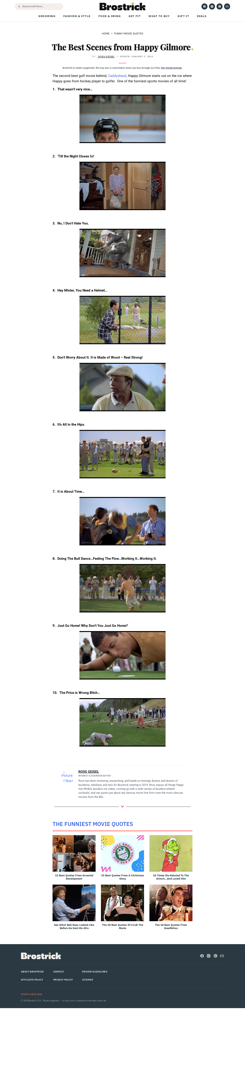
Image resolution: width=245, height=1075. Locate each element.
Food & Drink (109, 16)
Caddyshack (117, 76)
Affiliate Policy (32, 979)
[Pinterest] (219, 6)
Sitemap (87, 979)
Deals (201, 16)
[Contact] (227, 6)
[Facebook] (204, 6)
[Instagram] (212, 6)
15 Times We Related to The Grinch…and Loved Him (171, 877)
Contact (58, 971)
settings (156, 1071)
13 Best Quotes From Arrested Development (74, 877)
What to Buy (159, 16)
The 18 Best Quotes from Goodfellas (171, 926)
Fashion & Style (77, 16)
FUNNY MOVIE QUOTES (128, 33)
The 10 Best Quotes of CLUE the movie (122, 926)
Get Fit (135, 16)
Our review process (171, 67)
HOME (106, 33)
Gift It (183, 16)
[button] (39, 6)
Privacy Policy (63, 979)
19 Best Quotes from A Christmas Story (122, 877)
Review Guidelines (94, 971)
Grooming (46, 16)
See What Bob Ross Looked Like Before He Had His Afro (74, 926)
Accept (179, 1069)
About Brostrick (32, 971)
